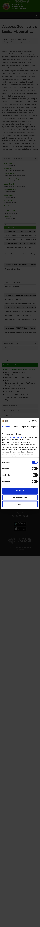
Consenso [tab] (6, 427)
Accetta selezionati (20, 497)
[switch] (35, 468)
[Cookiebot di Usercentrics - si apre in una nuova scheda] (29, 421)
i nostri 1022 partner (14, 437)
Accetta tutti (20, 491)
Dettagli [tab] (15, 427)
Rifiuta (20, 504)
